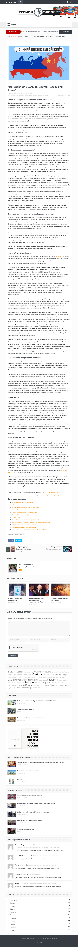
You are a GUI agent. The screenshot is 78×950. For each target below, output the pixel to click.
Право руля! (16, 517)
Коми (62, 677)
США (23, 683)
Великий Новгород (52, 677)
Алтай (29, 675)
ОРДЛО (25, 680)
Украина (32, 679)
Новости (12, 909)
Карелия (51, 679)
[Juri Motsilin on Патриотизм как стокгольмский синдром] (10, 857)
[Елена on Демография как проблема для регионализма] (10, 885)
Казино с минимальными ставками (29, 795)
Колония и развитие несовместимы (24, 527)
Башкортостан (14, 679)
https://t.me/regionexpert (51, 492)
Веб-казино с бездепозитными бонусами (31, 718)
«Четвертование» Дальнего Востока (24, 525)
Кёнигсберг (61, 674)
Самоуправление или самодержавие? (24, 512)
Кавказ (61, 685)
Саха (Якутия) (43, 685)
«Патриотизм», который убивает (22, 502)
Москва (30, 682)
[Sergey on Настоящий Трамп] (10, 876)
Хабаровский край (25, 687)
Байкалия (65, 672)
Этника (46, 95)
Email (68, 95)
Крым (62, 682)
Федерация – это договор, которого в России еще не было (31, 522)
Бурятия (53, 672)
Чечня (44, 680)
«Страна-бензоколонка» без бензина (59, 599)
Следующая (55, 547)
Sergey (17, 874)
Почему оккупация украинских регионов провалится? (36, 803)
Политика (34, 95)
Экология (12, 924)
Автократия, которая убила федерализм (44, 31)
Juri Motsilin (19, 856)
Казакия (46, 675)
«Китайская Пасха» (18, 505)
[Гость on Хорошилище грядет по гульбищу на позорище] (10, 866)
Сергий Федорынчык (22, 845)
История (15, 95)
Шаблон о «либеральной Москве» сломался (33, 812)
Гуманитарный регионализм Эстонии (30, 820)
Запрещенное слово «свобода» (23, 550)
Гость (17, 865)
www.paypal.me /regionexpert (52, 495)
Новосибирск (32, 677)
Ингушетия (16, 682)
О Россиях (20, 779)
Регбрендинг (13, 918)
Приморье (55, 683)
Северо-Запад (21, 675)
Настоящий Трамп (34, 874)
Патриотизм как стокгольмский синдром (45, 856)
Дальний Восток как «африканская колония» (27, 515)
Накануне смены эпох (54, 549)
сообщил (59, 256)
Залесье (52, 675)
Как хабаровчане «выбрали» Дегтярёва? (25, 520)
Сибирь (37, 674)
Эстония (20, 685)
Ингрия (29, 685)
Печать (61, 95)
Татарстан (46, 682)
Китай (59, 672)
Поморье (54, 685)
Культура (21, 95)
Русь (10, 688)
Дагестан (37, 688)
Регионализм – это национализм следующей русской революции (40, 762)
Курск (39, 680)
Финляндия (12, 677)
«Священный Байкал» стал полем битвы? (26, 507)
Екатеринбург (28, 672)
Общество (28, 95)
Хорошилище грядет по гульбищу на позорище (42, 865)
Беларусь (41, 677)
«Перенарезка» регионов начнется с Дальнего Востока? (30, 530)
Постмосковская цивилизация (28, 771)
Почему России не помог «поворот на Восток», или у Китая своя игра (38, 847)
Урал (66, 685)
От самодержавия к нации (26, 829)
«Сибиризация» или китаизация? (15, 599)
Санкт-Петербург (42, 671)
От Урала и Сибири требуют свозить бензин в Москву (36, 701)
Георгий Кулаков (12, 93)
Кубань (37, 683)
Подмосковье (22, 677)
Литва (14, 688)
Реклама (12, 921)
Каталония (12, 685)
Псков (35, 685)
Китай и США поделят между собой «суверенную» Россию (37, 600)
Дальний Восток (19, 534)
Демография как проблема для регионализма (42, 883)
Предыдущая (23, 547)
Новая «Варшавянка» (19, 510)
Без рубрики (13, 900)
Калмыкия (12, 675)
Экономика (40, 95)
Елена (17, 883)
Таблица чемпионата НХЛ (26, 709)
